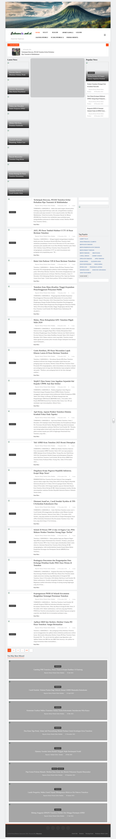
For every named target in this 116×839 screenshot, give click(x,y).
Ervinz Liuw (83, 267)
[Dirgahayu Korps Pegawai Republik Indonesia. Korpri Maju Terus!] (20, 477)
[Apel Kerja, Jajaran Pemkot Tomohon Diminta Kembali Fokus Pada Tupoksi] (20, 418)
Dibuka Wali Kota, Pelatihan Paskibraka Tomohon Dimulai (16, 125)
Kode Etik (74, 833)
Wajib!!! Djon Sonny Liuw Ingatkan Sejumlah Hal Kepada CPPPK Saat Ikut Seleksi (54, 382)
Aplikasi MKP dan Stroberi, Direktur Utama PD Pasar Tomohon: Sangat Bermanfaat (53, 623)
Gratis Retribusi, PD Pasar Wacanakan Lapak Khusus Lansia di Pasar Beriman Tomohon (52, 351)
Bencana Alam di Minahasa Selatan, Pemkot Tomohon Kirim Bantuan (18, 74)
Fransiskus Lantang (96, 267)
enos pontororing (85, 264)
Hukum (54, 768)
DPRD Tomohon (99, 258)
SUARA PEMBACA (57, 37)
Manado (60, 768)
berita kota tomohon (86, 244)
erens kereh (98, 264)
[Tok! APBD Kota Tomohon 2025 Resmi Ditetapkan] (20, 449)
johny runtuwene (85, 272)
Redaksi (81, 833)
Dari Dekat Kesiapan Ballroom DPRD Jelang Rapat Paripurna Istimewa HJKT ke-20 (96, 98)
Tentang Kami (89, 833)
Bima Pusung (96, 253)
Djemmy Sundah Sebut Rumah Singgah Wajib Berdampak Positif (58, 751)
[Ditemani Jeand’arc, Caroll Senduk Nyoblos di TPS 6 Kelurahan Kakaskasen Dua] (20, 508)
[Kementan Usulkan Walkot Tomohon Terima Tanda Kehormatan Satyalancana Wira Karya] (58, 719)
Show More (83, 276)
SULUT (45, 32)
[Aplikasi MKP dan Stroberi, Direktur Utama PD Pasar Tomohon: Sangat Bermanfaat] (20, 628)
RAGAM (55, 32)
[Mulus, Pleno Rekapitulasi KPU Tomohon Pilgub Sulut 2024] (20, 326)
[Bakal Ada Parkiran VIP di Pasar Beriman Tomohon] (20, 267)
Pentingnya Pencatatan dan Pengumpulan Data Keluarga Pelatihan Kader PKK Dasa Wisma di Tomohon (53, 562)
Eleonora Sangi (96, 261)
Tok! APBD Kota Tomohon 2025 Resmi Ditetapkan (54, 442)
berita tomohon (84, 253)
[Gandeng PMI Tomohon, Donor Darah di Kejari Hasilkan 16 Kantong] (58, 678)
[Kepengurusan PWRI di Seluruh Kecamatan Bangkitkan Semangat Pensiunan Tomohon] (20, 600)
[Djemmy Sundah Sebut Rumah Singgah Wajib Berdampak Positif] (58, 759)
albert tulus (84, 239)
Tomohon (91, 73)
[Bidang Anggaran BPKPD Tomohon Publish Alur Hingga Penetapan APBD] (58, 821)
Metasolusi (39, 833)
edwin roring (84, 261)
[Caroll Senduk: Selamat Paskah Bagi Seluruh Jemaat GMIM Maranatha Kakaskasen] (58, 698)
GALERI (79, 32)
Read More (36, 224)
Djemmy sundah (97, 255)
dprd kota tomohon (86, 258)
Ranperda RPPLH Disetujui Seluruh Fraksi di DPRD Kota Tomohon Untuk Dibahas (96, 111)
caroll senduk (84, 255)
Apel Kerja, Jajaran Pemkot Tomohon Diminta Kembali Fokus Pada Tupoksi (52, 413)
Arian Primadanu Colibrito (88, 241)
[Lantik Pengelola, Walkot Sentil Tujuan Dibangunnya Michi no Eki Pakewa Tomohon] (58, 800)
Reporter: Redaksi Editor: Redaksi (54, 754)
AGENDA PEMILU (42, 37)
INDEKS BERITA (72, 37)
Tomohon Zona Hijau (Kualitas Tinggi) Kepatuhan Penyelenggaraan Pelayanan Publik (54, 288)
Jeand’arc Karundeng (99, 270)
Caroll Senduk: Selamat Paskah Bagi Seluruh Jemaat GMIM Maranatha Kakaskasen (58, 690)
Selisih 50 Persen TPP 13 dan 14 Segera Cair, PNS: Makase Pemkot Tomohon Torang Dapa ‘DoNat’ (54, 531)
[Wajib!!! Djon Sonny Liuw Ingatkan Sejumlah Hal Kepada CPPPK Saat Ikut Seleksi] (20, 387)
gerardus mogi (84, 270)
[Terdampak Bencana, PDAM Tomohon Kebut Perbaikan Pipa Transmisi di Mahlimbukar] (16, 52)
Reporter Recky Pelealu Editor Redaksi (45, 205)
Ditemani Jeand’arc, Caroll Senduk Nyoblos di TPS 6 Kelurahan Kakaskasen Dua (54, 502)
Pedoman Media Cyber (101, 833)
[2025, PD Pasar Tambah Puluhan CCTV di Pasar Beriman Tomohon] (20, 237)
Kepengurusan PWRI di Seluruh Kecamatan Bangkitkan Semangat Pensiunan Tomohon (51, 594)
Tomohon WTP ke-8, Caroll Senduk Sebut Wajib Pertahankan (16, 193)
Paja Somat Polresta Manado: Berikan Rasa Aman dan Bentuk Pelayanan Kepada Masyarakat (58, 772)
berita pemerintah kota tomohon (90, 247)
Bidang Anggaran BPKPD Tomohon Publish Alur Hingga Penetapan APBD (58, 813)
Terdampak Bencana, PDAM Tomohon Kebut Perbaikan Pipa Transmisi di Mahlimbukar (52, 201)
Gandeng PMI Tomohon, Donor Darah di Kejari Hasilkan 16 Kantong (58, 670)
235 (27, 650)
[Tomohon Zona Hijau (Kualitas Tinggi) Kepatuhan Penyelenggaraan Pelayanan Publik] (20, 293)
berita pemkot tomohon (87, 250)
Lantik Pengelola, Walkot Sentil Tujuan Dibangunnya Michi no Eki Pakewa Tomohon (58, 792)
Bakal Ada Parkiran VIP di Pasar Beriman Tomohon (54, 261)
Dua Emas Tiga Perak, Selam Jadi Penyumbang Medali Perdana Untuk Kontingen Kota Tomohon (58, 731)
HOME (38, 32)
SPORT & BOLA (67, 32)
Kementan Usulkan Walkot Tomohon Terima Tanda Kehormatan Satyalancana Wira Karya (58, 710)
